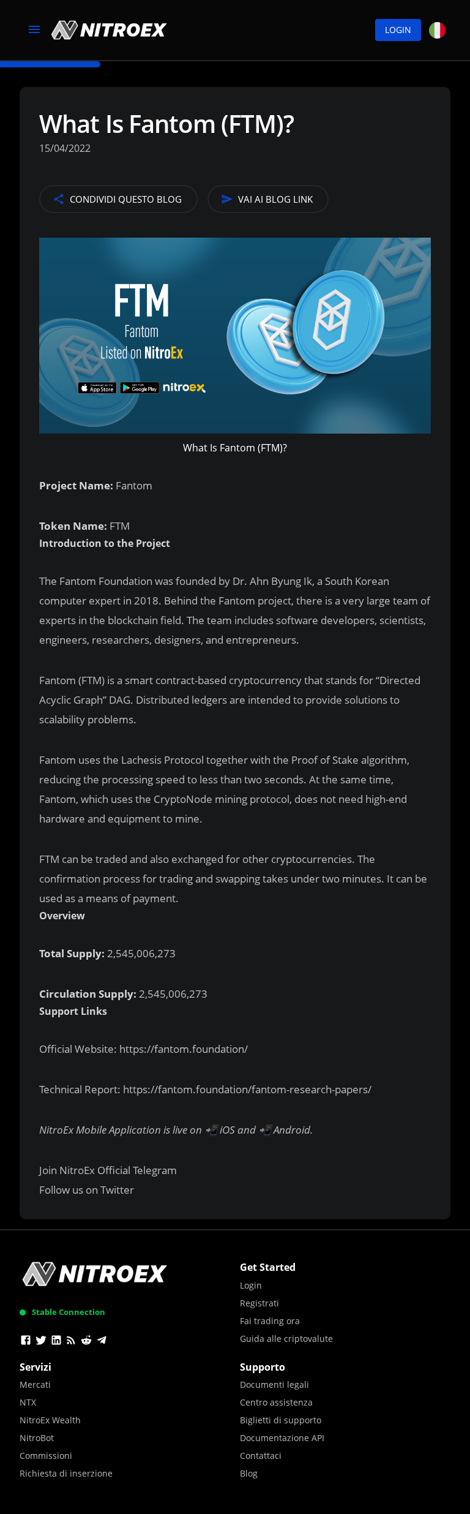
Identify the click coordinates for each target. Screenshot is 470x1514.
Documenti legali (274, 1384)
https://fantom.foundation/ (182, 1049)
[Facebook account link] (26, 1342)
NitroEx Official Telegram (118, 1170)
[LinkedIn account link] (56, 1342)
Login (398, 30)
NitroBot (37, 1438)
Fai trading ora (270, 1321)
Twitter (117, 1190)
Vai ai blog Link (275, 199)
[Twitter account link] (41, 1342)
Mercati (35, 1384)
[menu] (34, 30)
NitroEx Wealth (50, 1420)
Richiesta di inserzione (66, 1473)
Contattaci (261, 1455)
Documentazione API (282, 1438)
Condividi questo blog (126, 199)
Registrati (259, 1303)
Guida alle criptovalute (286, 1338)
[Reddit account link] (86, 1342)
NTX (28, 1402)
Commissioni (46, 1455)
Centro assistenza (276, 1402)
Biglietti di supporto (280, 1420)
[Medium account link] (71, 1342)
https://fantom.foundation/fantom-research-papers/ (246, 1089)
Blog (249, 1473)
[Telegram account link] (101, 1342)
